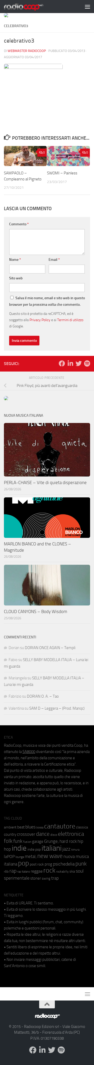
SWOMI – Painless (62, 173)
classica (82, 827)
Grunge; (51, 841)
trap (55, 878)
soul (80, 871)
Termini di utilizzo (70, 320)
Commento (19, 224)
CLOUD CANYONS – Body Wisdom (35, 611)
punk (81, 864)
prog (48, 864)
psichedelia (64, 864)
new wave (50, 856)
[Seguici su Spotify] (87, 363)
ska (72, 871)
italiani (52, 848)
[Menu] (87, 6)
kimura (75, 849)
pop (23, 863)
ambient (10, 827)
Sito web (16, 278)
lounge (19, 857)
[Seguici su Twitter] (78, 363)
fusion (27, 842)
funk (17, 841)
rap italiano (23, 871)
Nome (15, 259)
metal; (31, 856)
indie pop (34, 849)
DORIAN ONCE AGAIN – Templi (50, 647)
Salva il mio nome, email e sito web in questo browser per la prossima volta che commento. (47, 301)
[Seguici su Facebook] (62, 363)
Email (54, 259)
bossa (39, 827)
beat (21, 827)
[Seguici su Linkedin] (70, 363)
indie (19, 848)
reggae (37, 871)
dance (43, 834)
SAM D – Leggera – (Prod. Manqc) (57, 708)
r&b (6, 871)
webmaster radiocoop (27, 51)
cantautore (59, 826)
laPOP (9, 856)
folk (8, 841)
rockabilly (62, 871)
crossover (26, 834)
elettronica (71, 833)
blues (30, 827)
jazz (66, 849)
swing (46, 878)
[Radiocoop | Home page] (30, 6)
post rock (37, 864)
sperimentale (17, 878)
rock (49, 870)
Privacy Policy (40, 320)
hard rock (68, 841)
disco (53, 835)
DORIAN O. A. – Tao (43, 696)
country (10, 834)
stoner (35, 878)
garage (37, 841)
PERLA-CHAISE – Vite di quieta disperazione (45, 482)
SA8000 (28, 751)
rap (12, 871)
